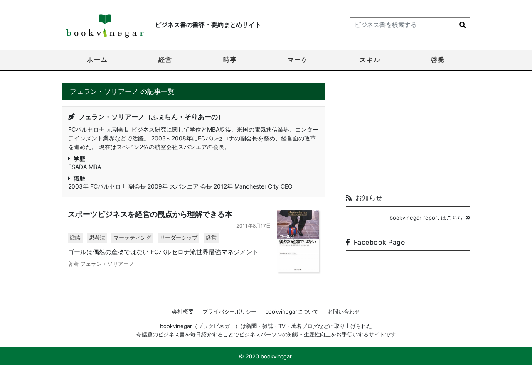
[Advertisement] (408, 135)
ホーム (97, 60)
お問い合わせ (344, 311)
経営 (165, 60)
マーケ (298, 60)
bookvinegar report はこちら (426, 217)
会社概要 (183, 311)
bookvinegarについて (292, 311)
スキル (370, 60)
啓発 (438, 60)
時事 (230, 60)
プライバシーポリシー (229, 311)
